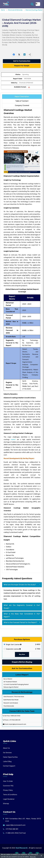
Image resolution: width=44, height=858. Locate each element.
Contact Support (9, 766)
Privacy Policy (8, 790)
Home (3, 10)
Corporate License (12, 649)
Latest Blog (7, 761)
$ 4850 (37, 644)
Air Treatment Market (10, 681)
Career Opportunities (10, 757)
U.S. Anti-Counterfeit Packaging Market (16, 684)
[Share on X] (19, 55)
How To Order (8, 781)
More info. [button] (33, 856)
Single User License (12, 644)
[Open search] (32, 4)
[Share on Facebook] (14, 55)
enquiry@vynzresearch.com (17, 724)
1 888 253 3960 (15, 715)
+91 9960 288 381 (14, 720)
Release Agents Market (10, 687)
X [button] (41, 855)
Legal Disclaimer (8, 799)
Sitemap (6, 803)
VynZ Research (22, 848)
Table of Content (21, 101)
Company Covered (22, 105)
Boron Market (7, 679)
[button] (38, 852)
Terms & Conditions (10, 795)
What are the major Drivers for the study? (20, 585)
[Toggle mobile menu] (38, 4)
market (13, 439)
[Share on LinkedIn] (24, 55)
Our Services (7, 753)
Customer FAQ (8, 786)
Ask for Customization (21, 61)
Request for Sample (21, 66)
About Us (6, 748)
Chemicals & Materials (15, 10)
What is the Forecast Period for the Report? (20, 622)
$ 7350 (37, 649)
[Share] (30, 55)
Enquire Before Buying (22, 662)
